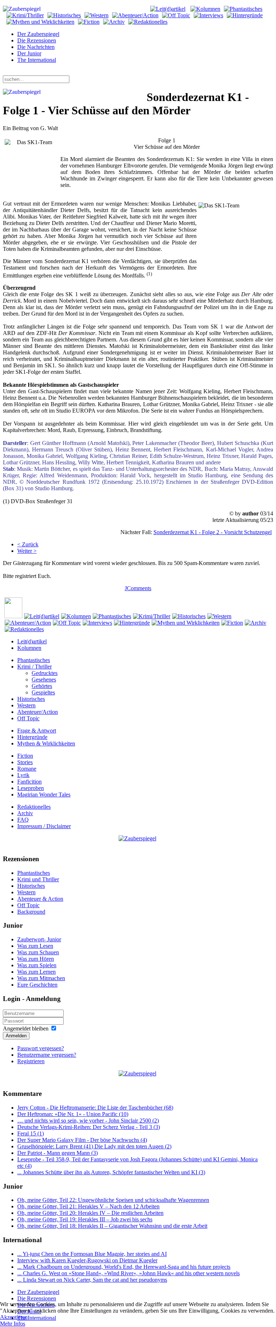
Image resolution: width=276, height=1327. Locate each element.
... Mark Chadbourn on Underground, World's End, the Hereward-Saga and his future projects (123, 1267)
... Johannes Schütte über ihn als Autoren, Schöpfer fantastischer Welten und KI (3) (111, 1172)
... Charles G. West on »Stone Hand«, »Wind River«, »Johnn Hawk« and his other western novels (128, 1273)
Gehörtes (42, 686)
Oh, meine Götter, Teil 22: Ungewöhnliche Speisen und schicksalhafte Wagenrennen (113, 1200)
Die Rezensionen (36, 40)
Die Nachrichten (36, 47)
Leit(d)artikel (32, 641)
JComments (138, 588)
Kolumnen (29, 648)
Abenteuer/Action (37, 712)
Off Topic (28, 718)
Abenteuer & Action (40, 899)
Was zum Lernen (36, 972)
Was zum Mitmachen (41, 978)
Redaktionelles (34, 807)
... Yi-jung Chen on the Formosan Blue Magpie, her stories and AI (92, 1254)
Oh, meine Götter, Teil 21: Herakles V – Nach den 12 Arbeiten (88, 1206)
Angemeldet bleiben (26, 1028)
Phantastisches (33, 660)
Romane (26, 769)
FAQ (23, 820)
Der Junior (29, 53)
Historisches (31, 699)
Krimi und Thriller (38, 879)
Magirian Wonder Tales (43, 794)
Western (26, 705)
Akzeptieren (14, 1317)
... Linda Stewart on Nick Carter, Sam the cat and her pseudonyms (92, 1280)
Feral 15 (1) (30, 1133)
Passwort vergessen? (40, 1048)
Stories (25, 762)
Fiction (25, 756)
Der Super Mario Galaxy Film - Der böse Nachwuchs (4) (82, 1140)
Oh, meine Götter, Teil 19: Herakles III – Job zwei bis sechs (84, 1219)
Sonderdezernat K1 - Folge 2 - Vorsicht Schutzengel (212, 532)
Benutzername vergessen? (46, 1055)
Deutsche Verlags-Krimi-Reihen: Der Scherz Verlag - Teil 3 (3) (88, 1127)
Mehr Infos (12, 1324)
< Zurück (27, 544)
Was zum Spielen (36, 965)
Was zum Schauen (38, 952)
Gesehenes (44, 679)
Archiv (25, 813)
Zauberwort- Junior (39, 939)
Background (31, 912)
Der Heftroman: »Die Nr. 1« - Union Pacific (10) (72, 1114)
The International (36, 60)
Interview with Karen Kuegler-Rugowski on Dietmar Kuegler (87, 1260)
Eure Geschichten (37, 985)
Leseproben (30, 788)
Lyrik (23, 775)
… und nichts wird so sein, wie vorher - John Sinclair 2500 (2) (88, 1120)
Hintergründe (32, 737)
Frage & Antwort (36, 730)
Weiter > (27, 551)
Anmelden (16, 1035)
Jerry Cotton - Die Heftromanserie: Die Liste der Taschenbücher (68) (95, 1108)
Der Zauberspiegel (38, 34)
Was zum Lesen (35, 946)
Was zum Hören (35, 959)
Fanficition (29, 782)
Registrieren (31, 1061)
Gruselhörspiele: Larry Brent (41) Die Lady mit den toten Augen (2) (94, 1146)
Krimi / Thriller (34, 667)
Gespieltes (43, 692)
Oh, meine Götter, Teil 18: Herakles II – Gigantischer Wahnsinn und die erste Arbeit (112, 1226)
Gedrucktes (45, 673)
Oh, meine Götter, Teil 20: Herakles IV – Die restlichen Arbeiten (90, 1213)
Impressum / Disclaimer (44, 826)
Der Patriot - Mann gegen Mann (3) (57, 1153)
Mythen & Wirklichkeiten (46, 743)
